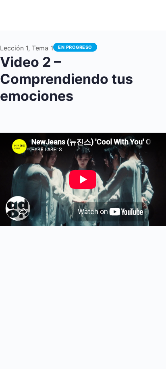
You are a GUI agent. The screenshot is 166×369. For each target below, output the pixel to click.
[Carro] (116, 15)
